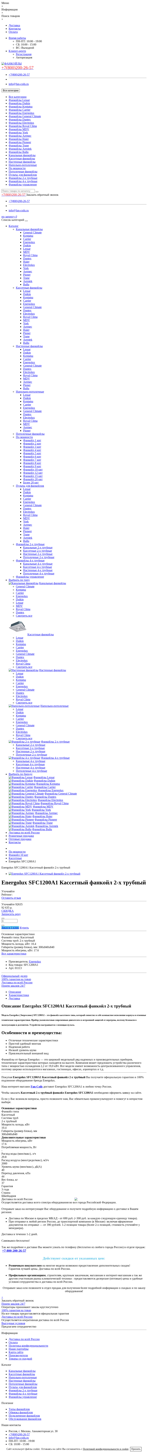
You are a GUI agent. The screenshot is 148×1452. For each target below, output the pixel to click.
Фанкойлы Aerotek (20, 148)
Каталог (14, 226)
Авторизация (24, 57)
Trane (26, 277)
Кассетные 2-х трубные (37, 550)
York (26, 268)
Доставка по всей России (24, 832)
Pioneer (27, 531)
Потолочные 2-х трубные (38, 557)
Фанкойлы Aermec (20, 135)
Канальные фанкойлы (22, 155)
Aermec (27, 271)
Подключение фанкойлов (24, 1415)
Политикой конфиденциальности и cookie (106, 1449)
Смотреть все (24, 615)
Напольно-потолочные (23, 165)
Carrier (27, 238)
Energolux (29, 242)
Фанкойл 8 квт (32, 463)
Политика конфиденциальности (28, 1345)
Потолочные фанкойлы (23, 171)
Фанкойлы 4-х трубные (23, 181)
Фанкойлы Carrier (19, 109)
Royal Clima (30, 255)
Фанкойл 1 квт (32, 440)
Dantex (27, 258)
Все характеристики (13, 953)
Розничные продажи (21, 835)
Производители (18, 1355)
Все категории (18, 96)
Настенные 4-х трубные (38, 570)
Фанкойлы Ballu (19, 152)
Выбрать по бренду (20, 774)
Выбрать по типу (19, 579)
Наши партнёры (19, 1348)
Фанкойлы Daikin (19, 103)
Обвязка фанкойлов (21, 1412)
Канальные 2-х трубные (38, 547)
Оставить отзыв (11, 897)
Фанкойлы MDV (19, 129)
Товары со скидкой (20, 1358)
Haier (26, 261)
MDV (26, 251)
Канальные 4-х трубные (38, 563)
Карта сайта (16, 1352)
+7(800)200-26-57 (19, 74)
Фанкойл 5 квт (32, 453)
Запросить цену (11, 914)
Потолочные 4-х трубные (38, 573)
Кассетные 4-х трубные (37, 566)
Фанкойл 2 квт (32, 443)
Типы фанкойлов (19, 1409)
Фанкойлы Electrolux (21, 122)
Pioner (27, 274)
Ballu (26, 284)
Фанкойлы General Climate (25, 116)
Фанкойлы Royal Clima (23, 126)
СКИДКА (7, 910)
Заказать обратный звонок (42, 194)
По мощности (17, 168)
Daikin (27, 245)
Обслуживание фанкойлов (25, 1418)
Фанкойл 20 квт (33, 479)
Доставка (14, 25)
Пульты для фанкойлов (23, 174)
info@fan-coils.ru (19, 84)
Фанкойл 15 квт (33, 476)
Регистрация (23, 54)
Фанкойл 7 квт (32, 459)
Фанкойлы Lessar (19, 100)
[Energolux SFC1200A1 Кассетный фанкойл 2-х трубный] (44, 873)
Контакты (15, 28)
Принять (135, 1449)
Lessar (27, 248)
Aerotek (27, 281)
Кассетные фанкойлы (22, 158)
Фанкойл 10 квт (33, 469)
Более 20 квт (31, 482)
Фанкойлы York (18, 132)
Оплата (13, 31)
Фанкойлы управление (23, 184)
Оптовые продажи (20, 839)
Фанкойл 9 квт (32, 466)
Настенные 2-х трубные (38, 554)
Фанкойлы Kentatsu (20, 106)
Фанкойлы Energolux (21, 113)
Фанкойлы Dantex (20, 119)
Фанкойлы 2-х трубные (23, 178)
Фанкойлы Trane (19, 145)
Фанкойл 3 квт (32, 446)
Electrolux (29, 264)
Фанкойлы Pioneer (20, 142)
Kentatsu (28, 235)
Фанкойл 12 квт (33, 472)
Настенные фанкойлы (22, 161)
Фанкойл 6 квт (32, 456)
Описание (15, 991)
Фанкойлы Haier (19, 139)
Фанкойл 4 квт (32, 450)
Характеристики (19, 995)
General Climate (32, 232)
